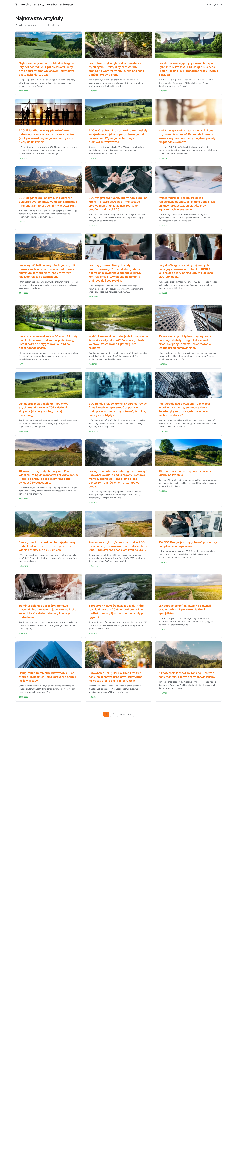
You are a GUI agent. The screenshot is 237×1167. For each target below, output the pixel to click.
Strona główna (214, 4)
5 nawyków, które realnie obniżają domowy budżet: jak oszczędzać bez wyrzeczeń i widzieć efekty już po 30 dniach (47, 546)
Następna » (125, 714)
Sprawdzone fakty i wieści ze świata (44, 4)
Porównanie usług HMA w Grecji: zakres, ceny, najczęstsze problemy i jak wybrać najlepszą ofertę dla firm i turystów (115, 676)
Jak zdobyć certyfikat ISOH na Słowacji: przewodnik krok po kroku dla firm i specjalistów (185, 609)
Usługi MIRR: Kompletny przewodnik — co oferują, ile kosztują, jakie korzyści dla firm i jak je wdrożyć (47, 676)
